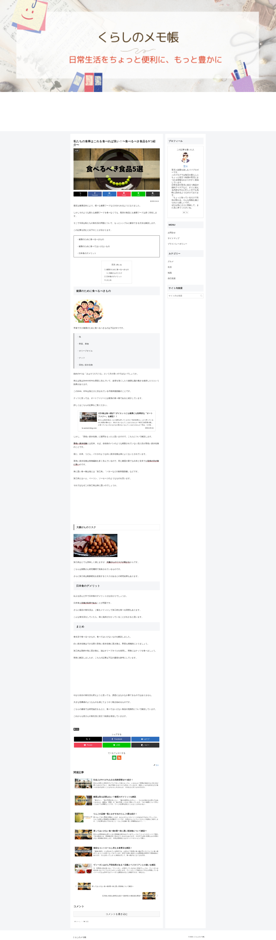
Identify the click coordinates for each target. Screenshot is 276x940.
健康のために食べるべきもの (117, 269)
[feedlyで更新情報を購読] (114, 758)
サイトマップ (173, 238)
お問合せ (172, 233)
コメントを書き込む (117, 914)
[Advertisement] (138, 116)
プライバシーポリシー (177, 244)
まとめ (108, 280)
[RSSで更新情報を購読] (119, 758)
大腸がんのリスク (115, 273)
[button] (153, 194)
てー (185, 166)
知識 (77, 729)
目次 (113, 265)
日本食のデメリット (114, 276)
